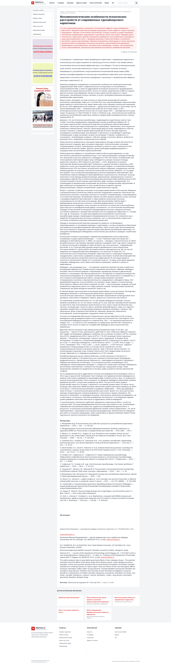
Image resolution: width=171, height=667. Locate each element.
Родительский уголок (65, 637)
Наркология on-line (83, 11)
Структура (70, 3)
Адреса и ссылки (81, 3)
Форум (107, 3)
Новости (52, 3)
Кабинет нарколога (71, 11)
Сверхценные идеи (65, 643)
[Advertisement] (40, 145)
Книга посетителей (96, 3)
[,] (42, 120)
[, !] (42, 97)
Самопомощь (63, 646)
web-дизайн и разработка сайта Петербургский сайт (126, 661)
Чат (113, 3)
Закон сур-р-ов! (64, 640)
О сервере (61, 3)
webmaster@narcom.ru (41, 662)
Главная (62, 11)
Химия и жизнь (63, 634)
